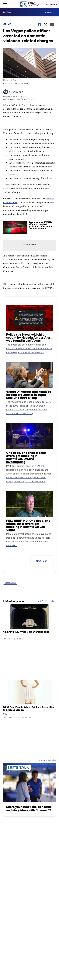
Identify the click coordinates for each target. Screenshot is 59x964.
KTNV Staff (18, 92)
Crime (7, 24)
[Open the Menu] (4, 4)
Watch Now (51, 4)
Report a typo (10, 583)
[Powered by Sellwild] (52, 760)
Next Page (41, 561)
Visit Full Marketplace (47, 601)
